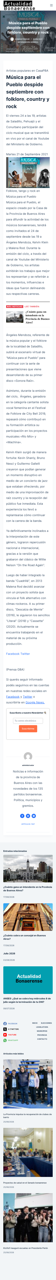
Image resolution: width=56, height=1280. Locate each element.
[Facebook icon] (22, 816)
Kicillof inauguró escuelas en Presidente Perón (25, 1248)
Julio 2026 (9, 953)
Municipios (42, 1031)
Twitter (25, 654)
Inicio (34, 1023)
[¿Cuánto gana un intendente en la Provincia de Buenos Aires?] (28, 868)
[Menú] (51, 5)
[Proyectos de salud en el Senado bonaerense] (28, 1152)
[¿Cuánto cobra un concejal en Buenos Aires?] (28, 917)
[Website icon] (28, 816)
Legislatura (42, 1027)
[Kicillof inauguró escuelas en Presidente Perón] (28, 1217)
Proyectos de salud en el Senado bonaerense (25, 1182)
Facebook (13, 654)
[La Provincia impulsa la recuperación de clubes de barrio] (28, 1083)
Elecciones (46, 1023)
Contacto (42, 1039)
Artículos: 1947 (28, 824)
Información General (28, 42)
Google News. (35, 702)
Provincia (42, 1035)
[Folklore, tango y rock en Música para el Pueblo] (28, 172)
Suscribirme (28, 728)
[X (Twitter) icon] (34, 816)
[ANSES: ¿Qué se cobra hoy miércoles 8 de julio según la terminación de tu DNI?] (28, 980)
